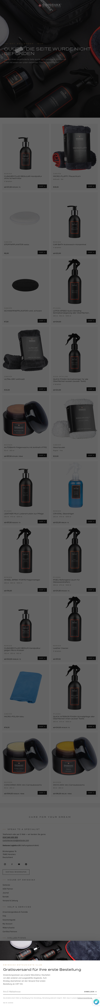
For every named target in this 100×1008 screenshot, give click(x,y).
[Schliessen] (95, 945)
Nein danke (8, 1003)
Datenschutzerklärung (84, 998)
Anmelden (89, 992)
